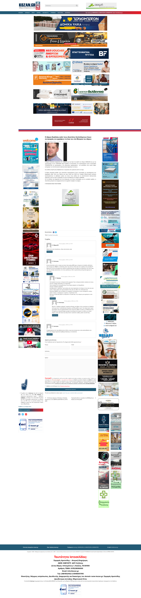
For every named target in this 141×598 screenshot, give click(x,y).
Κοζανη (21, 12)
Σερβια (38, 12)
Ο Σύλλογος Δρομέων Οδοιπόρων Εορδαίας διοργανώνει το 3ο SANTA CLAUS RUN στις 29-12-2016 (56, 399)
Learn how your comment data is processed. (73, 393)
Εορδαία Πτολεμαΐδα (53, 235)
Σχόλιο (46, 357)
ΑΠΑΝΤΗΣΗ (49, 251)
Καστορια (60, 12)
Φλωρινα (67, 12)
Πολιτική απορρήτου (56, 379)
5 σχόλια (65, 141)
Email (73, 344)
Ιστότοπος (47, 351)
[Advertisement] (31, 365)
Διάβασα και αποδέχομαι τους (58, 386)
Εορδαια (27, 12)
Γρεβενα (53, 12)
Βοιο (33, 12)
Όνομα (46, 344)
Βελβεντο (45, 12)
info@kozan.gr (112, 547)
